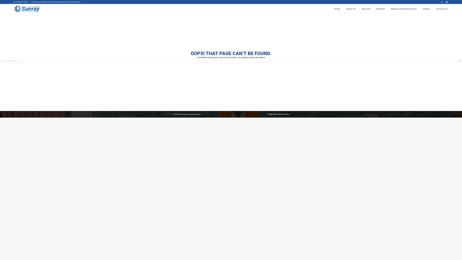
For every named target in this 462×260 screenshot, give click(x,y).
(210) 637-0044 (22, 2)
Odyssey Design (283, 114)
